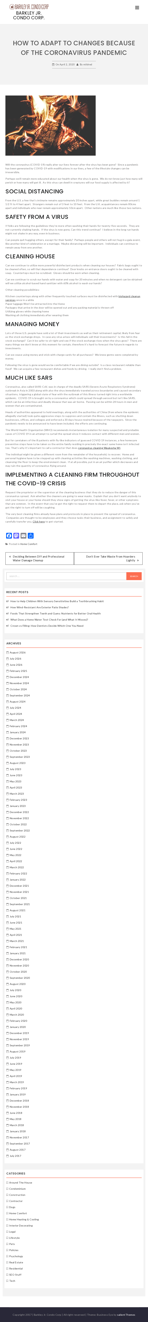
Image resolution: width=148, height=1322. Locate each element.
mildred (87, 64)
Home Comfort (28, 544)
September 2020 (20, 977)
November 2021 (19, 891)
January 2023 (18, 805)
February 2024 (18, 726)
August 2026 (18, 652)
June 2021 (16, 922)
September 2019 (20, 1045)
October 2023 (18, 750)
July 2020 (15, 990)
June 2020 (16, 996)
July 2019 (15, 1057)
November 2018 (19, 1106)
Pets (12, 1243)
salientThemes (126, 1314)
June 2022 (16, 848)
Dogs (12, 1207)
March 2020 (17, 1014)
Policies (14, 1250)
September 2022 (20, 830)
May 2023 (15, 781)
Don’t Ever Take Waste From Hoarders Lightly (110, 558)
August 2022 (18, 836)
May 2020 (15, 1002)
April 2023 (16, 787)
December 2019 (19, 1033)
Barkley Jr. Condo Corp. (29, 15)
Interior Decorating (21, 1225)
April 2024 (16, 713)
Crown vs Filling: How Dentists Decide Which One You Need (46, 625)
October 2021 (18, 898)
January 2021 (18, 953)
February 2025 (18, 670)
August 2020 (18, 983)
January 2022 (18, 879)
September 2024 (20, 695)
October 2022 (18, 824)
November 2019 (19, 1039)
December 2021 (19, 885)
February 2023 (18, 799)
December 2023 (19, 738)
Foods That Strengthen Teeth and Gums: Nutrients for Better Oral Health (55, 613)
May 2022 (15, 855)
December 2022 (19, 812)
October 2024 (18, 689)
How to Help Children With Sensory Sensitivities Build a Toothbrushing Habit (57, 601)
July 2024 (15, 707)
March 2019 (17, 1082)
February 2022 (18, 873)
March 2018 (17, 1125)
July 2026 (15, 658)
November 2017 (19, 1137)
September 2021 (20, 904)
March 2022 (17, 867)
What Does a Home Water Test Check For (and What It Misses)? (49, 619)
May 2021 (15, 928)
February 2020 (18, 1020)
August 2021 (18, 910)
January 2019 (18, 1094)
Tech (12, 1280)
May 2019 (15, 1069)
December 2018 (19, 1100)
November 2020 (19, 965)
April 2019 (16, 1076)
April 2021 (16, 934)
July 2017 (15, 1155)
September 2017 (20, 1143)
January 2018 (18, 1131)
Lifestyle (14, 1237)
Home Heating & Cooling (24, 1219)
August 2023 (18, 762)
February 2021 (18, 947)
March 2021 (17, 940)
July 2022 (15, 842)
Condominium (17, 1188)
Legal (12, 1231)
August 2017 (18, 1149)
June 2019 (16, 1063)
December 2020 (19, 959)
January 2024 (18, 732)
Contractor (16, 1200)
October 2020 (18, 971)
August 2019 (18, 1051)
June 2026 (16, 664)
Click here (39, 521)
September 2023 (20, 756)
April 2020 (16, 1008)
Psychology (16, 1256)
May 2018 (15, 1119)
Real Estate (16, 1262)
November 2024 (19, 683)
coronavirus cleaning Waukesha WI (99, 447)
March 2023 (17, 793)
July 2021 (15, 916)
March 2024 (17, 719)
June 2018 (16, 1112)
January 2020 (18, 1026)
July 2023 (15, 769)
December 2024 (19, 677)
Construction (17, 1194)
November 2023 (19, 744)
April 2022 (16, 861)
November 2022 (19, 818)
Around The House (20, 1182)
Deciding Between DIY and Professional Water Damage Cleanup (38, 558)
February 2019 (18, 1088)
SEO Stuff (15, 1274)
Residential (16, 1268)
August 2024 (18, 701)
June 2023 (16, 775)
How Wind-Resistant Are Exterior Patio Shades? (39, 607)
